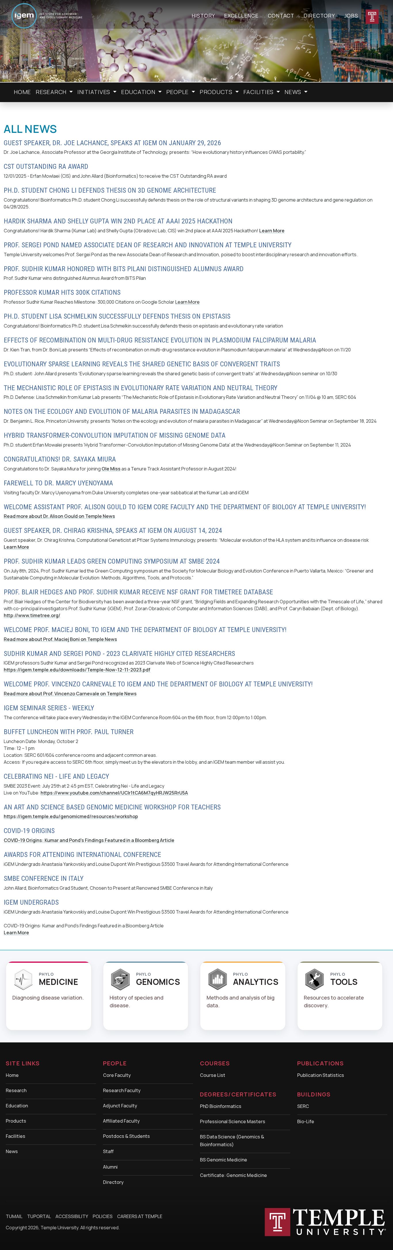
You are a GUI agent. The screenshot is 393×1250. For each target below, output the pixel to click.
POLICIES (102, 1216)
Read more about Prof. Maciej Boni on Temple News (60, 639)
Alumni (110, 1167)
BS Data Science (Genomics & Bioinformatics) (232, 1141)
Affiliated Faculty (121, 1121)
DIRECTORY (319, 15)
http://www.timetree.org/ (32, 615)
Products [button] (217, 92)
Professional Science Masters (232, 1121)
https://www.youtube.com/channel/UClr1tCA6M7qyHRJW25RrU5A (114, 793)
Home (22, 92)
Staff (108, 1151)
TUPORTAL (39, 1216)
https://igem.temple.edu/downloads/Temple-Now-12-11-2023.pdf (77, 670)
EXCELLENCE (241, 15)
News (12, 1151)
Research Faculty (122, 1090)
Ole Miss (111, 469)
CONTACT (281, 15)
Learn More (272, 230)
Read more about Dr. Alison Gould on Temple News (59, 516)
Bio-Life (305, 1121)
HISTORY (203, 15)
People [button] (178, 92)
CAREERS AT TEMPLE (139, 1216)
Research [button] (52, 92)
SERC (303, 1106)
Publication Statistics (320, 1075)
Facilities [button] (259, 92)
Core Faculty (117, 1075)
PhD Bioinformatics (220, 1106)
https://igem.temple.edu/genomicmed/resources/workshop (71, 816)
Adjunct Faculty (120, 1105)
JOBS (351, 15)
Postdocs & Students (126, 1136)
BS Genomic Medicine (223, 1160)
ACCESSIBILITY (72, 1216)
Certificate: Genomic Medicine (233, 1175)
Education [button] (139, 92)
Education (17, 1105)
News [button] (294, 92)
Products (16, 1121)
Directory (113, 1182)
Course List (212, 1075)
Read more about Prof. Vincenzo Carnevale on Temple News (70, 693)
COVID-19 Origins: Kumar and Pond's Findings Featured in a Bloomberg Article (89, 840)
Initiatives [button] (94, 92)
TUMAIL (14, 1216)
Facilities (15, 1136)
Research (16, 1090)
